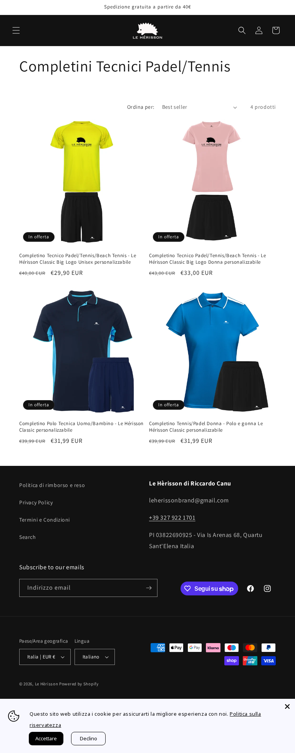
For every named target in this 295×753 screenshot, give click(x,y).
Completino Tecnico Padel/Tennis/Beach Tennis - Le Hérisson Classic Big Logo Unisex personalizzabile (77, 259)
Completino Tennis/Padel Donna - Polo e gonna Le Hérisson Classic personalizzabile (206, 427)
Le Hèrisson (46, 684)
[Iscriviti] (148, 588)
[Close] (287, 706)
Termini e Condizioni (44, 519)
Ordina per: (140, 106)
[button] (16, 30)
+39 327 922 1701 (172, 518)
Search (27, 537)
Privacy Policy (36, 502)
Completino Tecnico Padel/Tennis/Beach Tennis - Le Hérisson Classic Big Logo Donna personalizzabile (207, 259)
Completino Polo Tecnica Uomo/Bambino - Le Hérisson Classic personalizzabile (81, 427)
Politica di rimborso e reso (52, 485)
